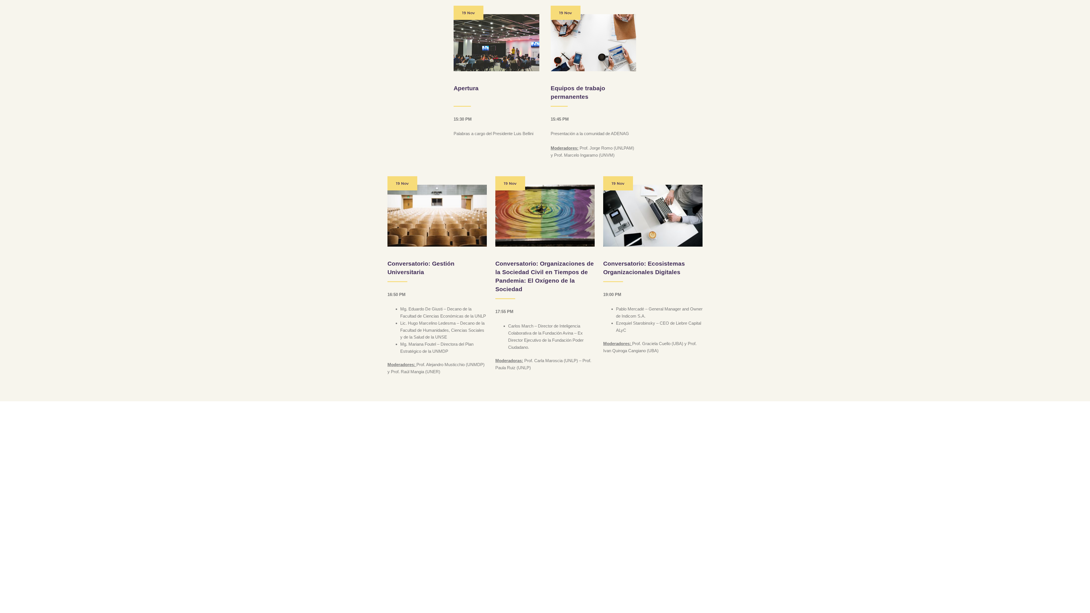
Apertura (466, 88)
